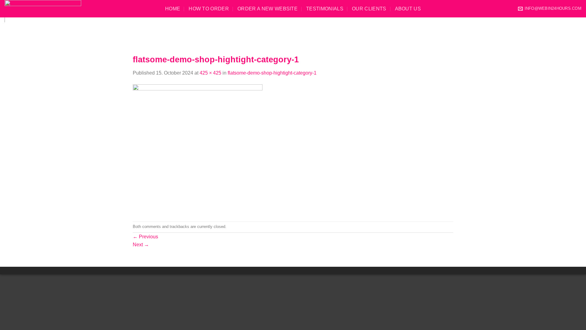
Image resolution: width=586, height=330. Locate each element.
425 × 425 (210, 72)
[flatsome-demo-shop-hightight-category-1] (197, 148)
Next (141, 244)
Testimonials (324, 8)
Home (172, 8)
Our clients (369, 8)
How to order (209, 8)
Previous (145, 236)
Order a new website (267, 8)
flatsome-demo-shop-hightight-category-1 (272, 72)
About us (408, 8)
